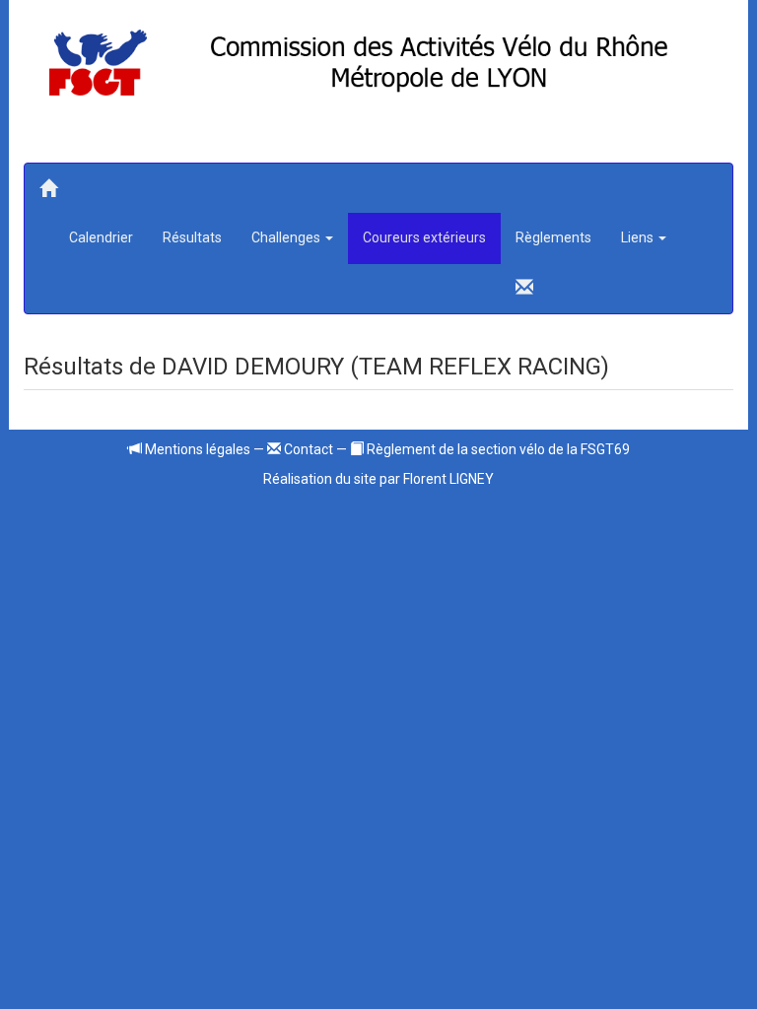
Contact (307, 449)
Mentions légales (196, 449)
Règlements (553, 237)
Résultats (192, 237)
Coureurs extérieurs (424, 237)
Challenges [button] (287, 237)
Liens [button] (638, 237)
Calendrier (101, 237)
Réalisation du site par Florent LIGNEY (378, 479)
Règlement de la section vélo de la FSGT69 (497, 449)
